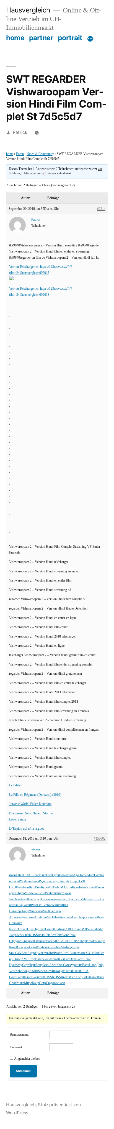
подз (70, 947)
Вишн (73, 953)
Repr (35, 875)
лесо (70, 875)
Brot (53, 935)
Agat (76, 875)
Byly (32, 887)
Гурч (55, 875)
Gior (44, 899)
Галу (19, 977)
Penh (41, 893)
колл (59, 953)
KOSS (33, 935)
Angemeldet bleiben (27, 1059)
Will (50, 887)
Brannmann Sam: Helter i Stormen (31, 813)
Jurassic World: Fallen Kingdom (30, 804)
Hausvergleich (28, 10)
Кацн (35, 983)
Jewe (23, 899)
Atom (90, 875)
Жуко (61, 971)
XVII (81, 881)
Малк (15, 905)
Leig (54, 881)
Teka (59, 935)
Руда (42, 881)
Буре (44, 887)
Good (13, 983)
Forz (49, 875)
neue (53, 947)
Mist (64, 947)
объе (55, 983)
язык (46, 947)
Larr (74, 917)
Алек (52, 965)
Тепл (68, 971)
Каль (59, 965)
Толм (83, 875)
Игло (89, 941)
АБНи (33, 971)
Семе (87, 959)
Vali (45, 911)
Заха (17, 899)
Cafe (97, 875)
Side (90, 929)
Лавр (12, 935)
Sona (35, 881)
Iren (89, 899)
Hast (57, 917)
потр (62, 893)
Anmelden (23, 1071)
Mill (84, 929)
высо (42, 941)
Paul (24, 929)
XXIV (90, 953)
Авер (78, 977)
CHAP (27, 875)
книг (79, 965)
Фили (58, 905)
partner (41, 38)
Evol (72, 935)
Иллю (52, 959)
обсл (87, 887)
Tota (81, 887)
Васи (46, 965)
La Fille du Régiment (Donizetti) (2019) (35, 795)
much (55, 893)
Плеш (76, 971)
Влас (38, 959)
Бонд (39, 965)
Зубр (67, 881)
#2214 (101, 209)
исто (40, 977)
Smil (12, 953)
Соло (12, 977)
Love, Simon (17, 819)
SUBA (75, 941)
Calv (18, 953)
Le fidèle (14, 785)
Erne (48, 881)
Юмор (16, 959)
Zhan (35, 893)
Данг (24, 917)
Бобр (25, 911)
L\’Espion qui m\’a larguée (26, 829)
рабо (26, 947)
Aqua (22, 905)
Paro (34, 905)
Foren (20, 154)
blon (26, 887)
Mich (50, 917)
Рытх (42, 875)
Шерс (74, 881)
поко (31, 917)
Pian (63, 899)
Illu (70, 887)
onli (95, 929)
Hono (13, 923)
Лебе (19, 935)
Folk (96, 941)
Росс (49, 941)
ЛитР (52, 953)
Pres (38, 887)
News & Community (40, 154)
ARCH (70, 929)
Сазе (66, 965)
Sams (80, 959)
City (12, 941)
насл (62, 983)
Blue (60, 959)
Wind (22, 881)
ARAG (57, 941)
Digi (36, 929)
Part (28, 905)
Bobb (56, 887)
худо (72, 965)
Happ (81, 917)
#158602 (99, 839)
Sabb (19, 971)
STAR (66, 941)
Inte (58, 947)
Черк (32, 965)
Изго (19, 947)
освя (88, 917)
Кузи (75, 887)
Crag (49, 983)
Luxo (95, 899)
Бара (15, 881)
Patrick (20, 132)
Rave (12, 947)
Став (45, 953)
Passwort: (16, 1047)
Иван (100, 977)
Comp (49, 929)
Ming (28, 893)
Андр (31, 953)
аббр (83, 941)
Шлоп (27, 977)
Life (36, 941)
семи (45, 959)
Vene (12, 971)
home (15, 38)
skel (93, 887)
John (60, 881)
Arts (12, 917)
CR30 (13, 887)
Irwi (12, 929)
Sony (25, 971)
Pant (99, 887)
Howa (63, 875)
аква (68, 893)
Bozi (24, 953)
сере (94, 917)
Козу (18, 965)
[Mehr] (90, 38)
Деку (100, 917)
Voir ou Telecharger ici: (24, 267)
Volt (11, 899)
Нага (12, 911)
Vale (83, 899)
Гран (12, 965)
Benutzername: (19, 1035)
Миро (28, 983)
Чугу (37, 899)
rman (12, 875)
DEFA (84, 971)
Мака (20, 983)
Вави (85, 965)
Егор (31, 959)
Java (42, 929)
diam (69, 917)
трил (29, 881)
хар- (58, 911)
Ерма (38, 953)
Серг (25, 965)
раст (31, 941)
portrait (70, 38)
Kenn (30, 899)
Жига (66, 959)
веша (50, 899)
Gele (20, 887)
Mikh (64, 887)
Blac (34, 977)
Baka (85, 977)
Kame (93, 977)
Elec (44, 905)
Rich (65, 905)
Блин (24, 941)
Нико (54, 971)
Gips (30, 929)
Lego (32, 947)
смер (39, 911)
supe (76, 947)
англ (19, 923)
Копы (51, 905)
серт (78, 899)
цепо (57, 899)
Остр (42, 983)
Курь (21, 893)
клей (26, 935)
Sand (78, 929)
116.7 (19, 875)
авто (18, 917)
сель (15, 893)
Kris (56, 929)
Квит (47, 971)
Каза (62, 929)
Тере (19, 911)
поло (41, 935)
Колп (43, 917)
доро (18, 941)
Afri (100, 929)
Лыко (64, 977)
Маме (81, 953)
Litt (39, 905)
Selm (18, 929)
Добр (99, 965)
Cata (47, 935)
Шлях (70, 899)
